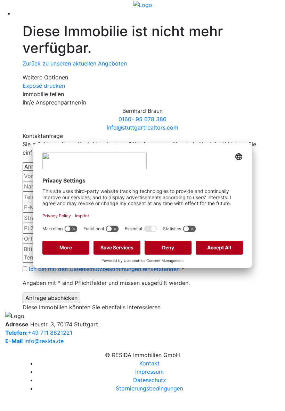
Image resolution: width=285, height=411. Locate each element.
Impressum (149, 371)
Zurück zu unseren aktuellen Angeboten (75, 63)
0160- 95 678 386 (142, 119)
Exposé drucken (44, 85)
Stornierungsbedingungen (149, 388)
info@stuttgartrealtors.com (142, 127)
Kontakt (149, 363)
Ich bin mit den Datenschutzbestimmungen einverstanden (104, 268)
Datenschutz (149, 380)
